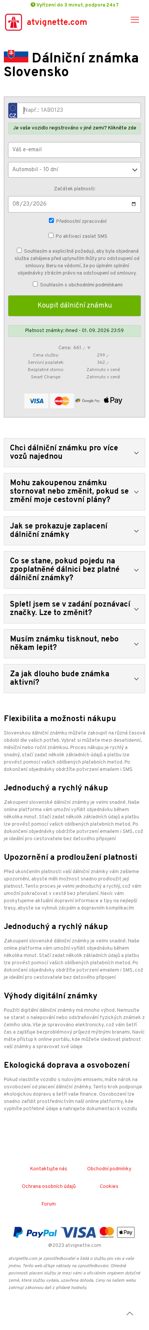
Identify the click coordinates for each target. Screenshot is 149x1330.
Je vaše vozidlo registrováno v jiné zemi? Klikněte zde (74, 128)
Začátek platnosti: (75, 189)
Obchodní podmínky (109, 1169)
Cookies (109, 1187)
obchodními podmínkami (95, 285)
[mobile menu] (134, 20)
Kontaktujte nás (48, 1169)
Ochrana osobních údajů (49, 1187)
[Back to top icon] (129, 1314)
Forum (49, 1204)
